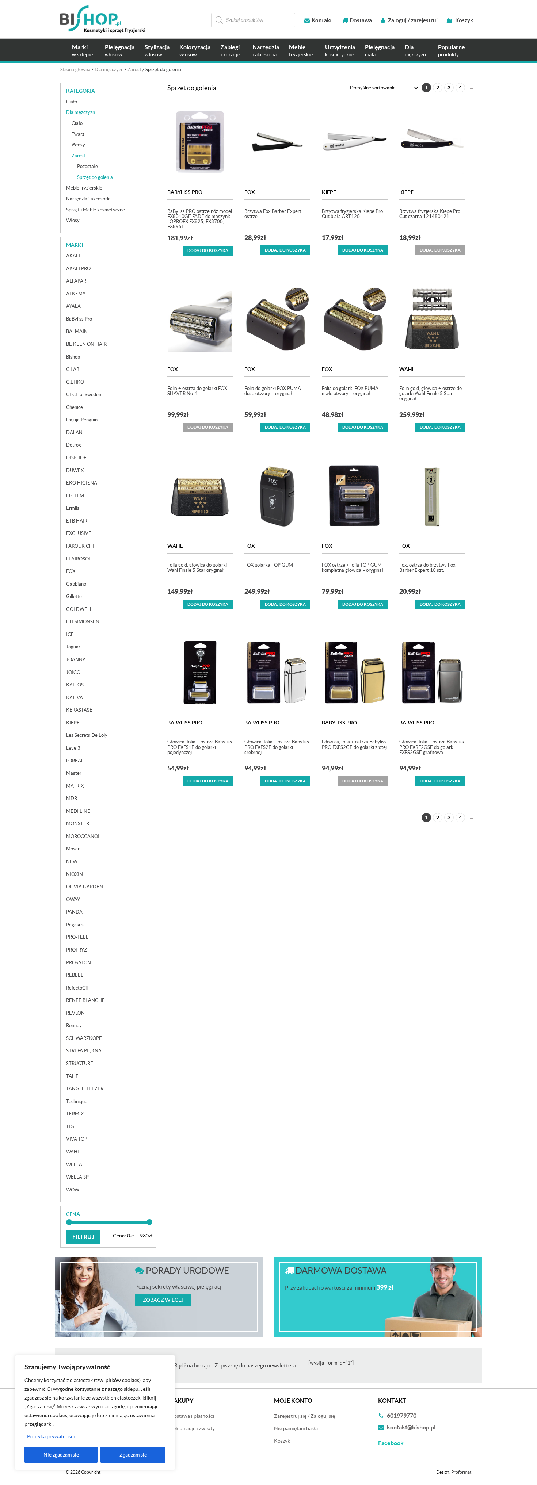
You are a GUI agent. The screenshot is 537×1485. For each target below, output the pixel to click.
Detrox (73, 445)
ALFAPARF (77, 281)
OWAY (73, 899)
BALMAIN (77, 331)
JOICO (73, 672)
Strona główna (75, 69)
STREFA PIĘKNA (84, 1050)
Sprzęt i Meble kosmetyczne (95, 210)
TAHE (72, 1076)
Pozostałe (87, 166)
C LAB (72, 369)
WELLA (74, 1164)
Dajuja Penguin (82, 419)
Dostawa (361, 20)
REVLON (75, 1013)
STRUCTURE (79, 1063)
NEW (71, 861)
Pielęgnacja (119, 50)
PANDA (74, 912)
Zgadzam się (133, 1455)
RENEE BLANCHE (85, 1000)
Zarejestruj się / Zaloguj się (304, 1416)
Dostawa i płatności (192, 1416)
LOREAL (75, 760)
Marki (82, 50)
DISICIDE (76, 457)
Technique (76, 1101)
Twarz (78, 134)
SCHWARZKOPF (84, 1038)
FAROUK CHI (80, 546)
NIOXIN (74, 874)
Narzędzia (265, 50)
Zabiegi (230, 50)
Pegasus (75, 924)
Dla (415, 50)
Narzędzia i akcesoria (88, 199)
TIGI (71, 1126)
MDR (71, 798)
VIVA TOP (76, 1139)
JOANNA (76, 659)
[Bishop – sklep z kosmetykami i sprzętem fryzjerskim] (103, 19)
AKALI (73, 256)
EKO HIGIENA (81, 483)
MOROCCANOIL (84, 836)
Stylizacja (157, 50)
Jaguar (73, 647)
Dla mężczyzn (109, 69)
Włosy (78, 145)
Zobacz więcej (163, 1300)
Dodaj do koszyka (207, 250)
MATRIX (75, 786)
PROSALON (78, 962)
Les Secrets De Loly (86, 735)
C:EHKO (75, 382)
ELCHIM (75, 495)
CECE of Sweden (83, 394)
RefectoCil (77, 988)
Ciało (71, 101)
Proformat (461, 1472)
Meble (301, 50)
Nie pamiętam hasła (296, 1428)
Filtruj (83, 1236)
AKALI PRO (78, 268)
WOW (72, 1190)
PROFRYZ (76, 950)
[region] (95, 1412)
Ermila (73, 508)
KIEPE (329, 192)
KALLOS (75, 685)
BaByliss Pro (184, 192)
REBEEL (74, 975)
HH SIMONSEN (82, 621)
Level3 (73, 748)
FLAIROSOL (78, 559)
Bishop (73, 357)
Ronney (74, 1025)
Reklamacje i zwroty (192, 1428)
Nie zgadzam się (61, 1455)
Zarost (134, 69)
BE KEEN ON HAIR (86, 344)
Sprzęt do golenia (95, 177)
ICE (70, 634)
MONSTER (77, 823)
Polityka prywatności (51, 1436)
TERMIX (75, 1114)
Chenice (74, 407)
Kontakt (322, 20)
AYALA (73, 306)
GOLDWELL (79, 609)
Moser (73, 848)
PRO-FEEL (77, 937)
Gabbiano (76, 584)
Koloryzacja (194, 50)
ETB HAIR (76, 521)
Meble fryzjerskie (84, 188)
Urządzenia (340, 50)
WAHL (407, 369)
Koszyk (463, 20)
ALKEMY (75, 293)
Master (73, 773)
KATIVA (74, 697)
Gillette (74, 596)
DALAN (74, 432)
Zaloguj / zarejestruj (412, 20)
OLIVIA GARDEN (84, 886)
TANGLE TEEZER (84, 1088)
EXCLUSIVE (78, 533)
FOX (249, 192)
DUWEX (75, 470)
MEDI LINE (78, 811)
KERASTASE (79, 710)
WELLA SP (77, 1177)
